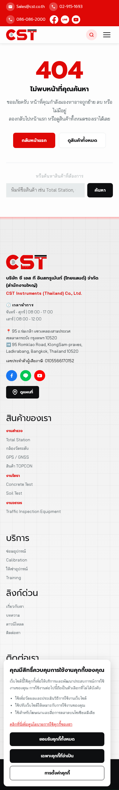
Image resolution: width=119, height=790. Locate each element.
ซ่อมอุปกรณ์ (16, 551)
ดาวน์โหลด (15, 624)
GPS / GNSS (17, 457)
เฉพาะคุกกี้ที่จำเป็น (57, 756)
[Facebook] (54, 19)
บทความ (13, 615)
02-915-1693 (71, 6)
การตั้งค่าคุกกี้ (57, 773)
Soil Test (14, 493)
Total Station (18, 439)
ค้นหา (100, 190)
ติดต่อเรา (13, 632)
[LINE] (65, 19)
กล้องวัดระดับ (17, 448)
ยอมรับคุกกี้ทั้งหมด (57, 739)
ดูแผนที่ (26, 392)
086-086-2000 (30, 19)
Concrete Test (19, 484)
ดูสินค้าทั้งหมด (82, 140)
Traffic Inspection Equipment (33, 511)
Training (13, 577)
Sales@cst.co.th (30, 6)
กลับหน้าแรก (34, 140)
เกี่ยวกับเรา (15, 606)
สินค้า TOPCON (19, 466)
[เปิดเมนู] (107, 35)
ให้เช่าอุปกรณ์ (17, 568)
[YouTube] (76, 19)
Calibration (16, 559)
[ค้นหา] (91, 34)
